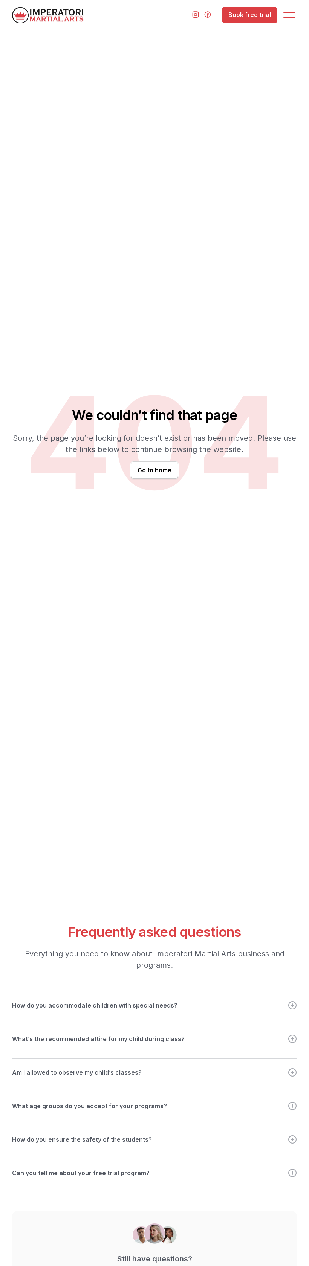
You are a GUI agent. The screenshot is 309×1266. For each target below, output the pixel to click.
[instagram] (195, 15)
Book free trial (249, 14)
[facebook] (207, 15)
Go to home (154, 470)
